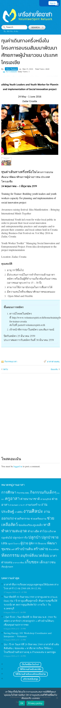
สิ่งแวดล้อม (54, 549)
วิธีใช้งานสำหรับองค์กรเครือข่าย (30, 674)
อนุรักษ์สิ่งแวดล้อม (34, 555)
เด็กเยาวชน (47, 562)
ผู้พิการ (33, 543)
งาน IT (22, 505)
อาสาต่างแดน (53, 361)
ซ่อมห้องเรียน (25, 525)
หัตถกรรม (10, 555)
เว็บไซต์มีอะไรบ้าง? (30, 664)
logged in (18, 466)
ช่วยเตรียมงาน (38, 518)
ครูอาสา (12, 498)
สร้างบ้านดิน (24, 549)
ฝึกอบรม (42, 543)
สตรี (12, 549)
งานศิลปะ (33, 511)
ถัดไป (5, 369)
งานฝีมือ (19, 512)
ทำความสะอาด (14, 530)
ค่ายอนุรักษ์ (46, 499)
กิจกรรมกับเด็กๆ (43, 492)
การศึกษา (8, 492)
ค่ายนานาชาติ (30, 499)
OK (21, 703)
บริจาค (52, 531)
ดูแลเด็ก (38, 525)
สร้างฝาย (41, 548)
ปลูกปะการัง (20, 537)
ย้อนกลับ (54, 369)
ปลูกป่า (34, 537)
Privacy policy (35, 703)
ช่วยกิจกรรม (22, 518)
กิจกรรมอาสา (11, 361)
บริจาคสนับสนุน (30, 679)
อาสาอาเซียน (18, 562)
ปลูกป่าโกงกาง (14, 543)
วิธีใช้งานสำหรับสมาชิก (30, 669)
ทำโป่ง (43, 531)
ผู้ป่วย (24, 543)
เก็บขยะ (32, 561)
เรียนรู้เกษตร (7, 566)
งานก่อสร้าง (33, 504)
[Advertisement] (30, 418)
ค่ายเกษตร (14, 505)
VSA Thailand (11, 69)
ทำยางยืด (33, 531)
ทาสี (46, 524)
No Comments (11, 71)
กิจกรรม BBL (23, 492)
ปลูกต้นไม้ (6, 537)
